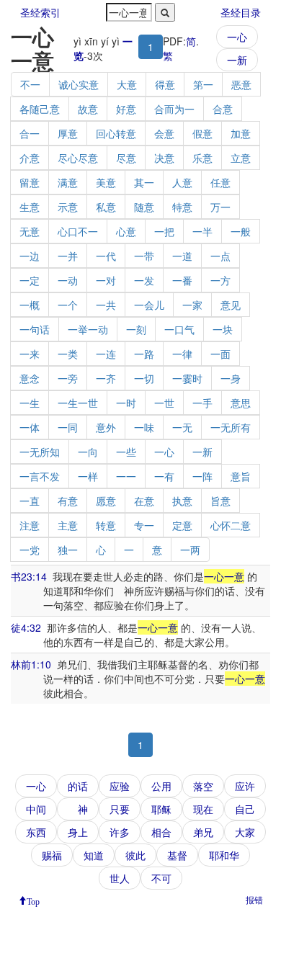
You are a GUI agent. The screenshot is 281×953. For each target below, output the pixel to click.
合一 (29, 133)
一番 (182, 280)
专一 (144, 525)
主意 (68, 525)
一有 (164, 476)
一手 (202, 402)
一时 (126, 402)
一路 (144, 353)
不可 (161, 878)
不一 (30, 84)
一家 (192, 304)
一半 (202, 231)
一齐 (106, 378)
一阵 (202, 476)
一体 (29, 427)
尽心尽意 (78, 158)
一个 (68, 304)
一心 (237, 37)
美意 (106, 182)
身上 (78, 832)
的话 (78, 786)
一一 (126, 476)
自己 (245, 809)
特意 (182, 207)
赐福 (52, 855)
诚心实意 (78, 84)
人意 (182, 182)
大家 (245, 832)
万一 (220, 207)
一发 (144, 280)
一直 (29, 500)
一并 (68, 256)
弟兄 (203, 832)
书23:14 (29, 576)
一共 (106, 304)
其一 (144, 182)
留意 (29, 182)
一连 (106, 353)
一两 (190, 549)
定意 (182, 525)
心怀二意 (230, 525)
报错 (254, 899)
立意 (241, 158)
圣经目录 (240, 12)
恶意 (241, 84)
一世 (164, 402)
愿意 (106, 500)
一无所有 (230, 427)
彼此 (135, 855)
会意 (164, 133)
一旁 (68, 378)
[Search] (165, 12)
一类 (68, 353)
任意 (220, 182)
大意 (127, 84)
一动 (68, 280)
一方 (220, 280)
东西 (36, 832)
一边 (29, 256)
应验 (120, 786)
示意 (68, 207)
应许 (245, 786)
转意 (106, 525)
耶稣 (161, 809)
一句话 (34, 329)
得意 (165, 84)
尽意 (126, 158)
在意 (144, 500)
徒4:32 (26, 627)
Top (33, 900)
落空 (203, 786)
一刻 (136, 329)
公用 (161, 786)
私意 (106, 207)
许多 (120, 832)
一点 (220, 256)
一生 (29, 402)
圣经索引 (40, 12)
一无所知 (39, 451)
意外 (106, 427)
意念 (29, 378)
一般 (241, 231)
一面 (220, 353)
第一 (203, 84)
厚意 (68, 133)
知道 (94, 855)
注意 (29, 525)
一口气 (179, 329)
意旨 (241, 476)
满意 (68, 182)
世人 (120, 878)
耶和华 (224, 855)
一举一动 (88, 329)
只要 (120, 809)
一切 (144, 378)
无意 (29, 231)
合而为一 (174, 109)
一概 (29, 304)
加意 (241, 133)
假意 (202, 133)
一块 (223, 329)
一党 (29, 549)
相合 (161, 832)
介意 (29, 158)
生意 (29, 207)
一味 (144, 427)
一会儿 (149, 304)
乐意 (202, 158)
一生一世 (78, 402)
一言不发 (39, 476)
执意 (182, 500)
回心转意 (116, 133)
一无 (182, 427)
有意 (68, 500)
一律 (182, 353)
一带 (144, 256)
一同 (68, 427)
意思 (241, 402)
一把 (164, 231)
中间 (36, 809)
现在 (203, 809)
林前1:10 (31, 664)
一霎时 (187, 378)
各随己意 (39, 109)
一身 (230, 378)
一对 (106, 280)
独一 (68, 549)
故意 (88, 109)
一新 (237, 60)
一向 (88, 451)
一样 (88, 476)
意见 (230, 304)
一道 (182, 256)
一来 (29, 353)
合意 (223, 109)
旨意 (220, 500)
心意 (126, 231)
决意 (164, 158)
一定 (29, 280)
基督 (177, 855)
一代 (106, 256)
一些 (126, 451)
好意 (126, 109)
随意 (144, 207)
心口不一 (78, 231)
